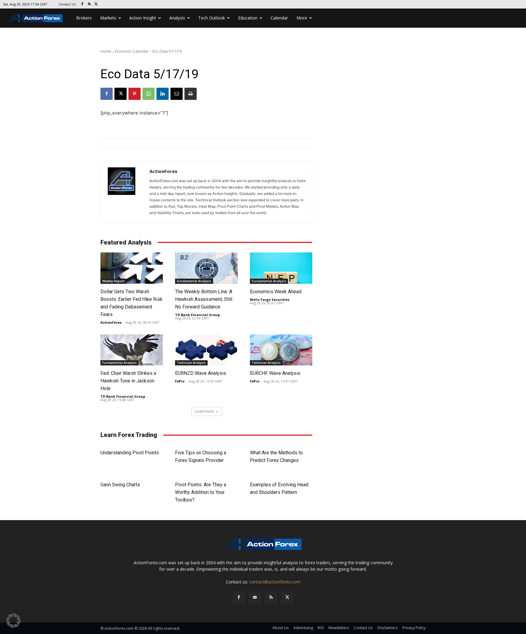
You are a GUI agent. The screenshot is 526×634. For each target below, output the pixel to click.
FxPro (179, 381)
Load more (204, 411)
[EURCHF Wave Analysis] (281, 350)
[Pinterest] (134, 94)
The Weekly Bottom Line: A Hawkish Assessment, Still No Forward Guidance (203, 299)
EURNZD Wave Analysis (200, 373)
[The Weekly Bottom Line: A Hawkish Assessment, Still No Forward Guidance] (206, 268)
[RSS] (89, 4)
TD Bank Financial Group (197, 314)
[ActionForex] (125, 192)
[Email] (176, 94)
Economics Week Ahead (275, 291)
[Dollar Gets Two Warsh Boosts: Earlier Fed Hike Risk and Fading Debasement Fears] (131, 268)
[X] (96, 4)
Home (105, 51)
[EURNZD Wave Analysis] (206, 350)
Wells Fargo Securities (269, 299)
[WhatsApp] (148, 94)
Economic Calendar (132, 51)
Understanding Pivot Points (129, 453)
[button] (13, 620)
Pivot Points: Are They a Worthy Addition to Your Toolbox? (200, 492)
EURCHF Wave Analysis (275, 373)
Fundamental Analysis (194, 281)
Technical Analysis (191, 363)
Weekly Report (113, 281)
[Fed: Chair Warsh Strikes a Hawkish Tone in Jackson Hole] (131, 350)
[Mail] (255, 597)
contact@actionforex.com (274, 582)
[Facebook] (82, 4)
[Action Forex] (35, 18)
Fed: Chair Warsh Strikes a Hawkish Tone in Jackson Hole (128, 380)
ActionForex (163, 171)
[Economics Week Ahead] (281, 268)
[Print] (190, 94)
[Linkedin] (162, 94)
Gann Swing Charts (120, 485)
